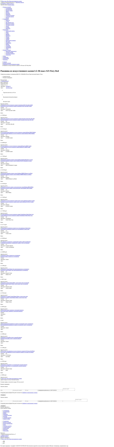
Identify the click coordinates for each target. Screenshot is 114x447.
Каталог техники (7, 50)
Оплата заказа (11, 4)
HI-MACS (8, 35)
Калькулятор (6, 58)
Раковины (8, 14)
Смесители (8, 54)
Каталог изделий (7, 7)
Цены (4, 56)
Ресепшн (8, 13)
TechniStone (8, 47)
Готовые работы (6, 427)
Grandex (7, 38)
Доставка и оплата (10, 25)
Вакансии (8, 28)
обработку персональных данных (29, 392)
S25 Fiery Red (9, 87)
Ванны (7, 17)
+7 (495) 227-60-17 (10, 3)
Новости (8, 20)
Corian (7, 33)
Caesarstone (8, 46)
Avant (7, 48)
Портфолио (5, 57)
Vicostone (8, 45)
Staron (7, 32)
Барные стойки (9, 10)
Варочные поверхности (11, 51)
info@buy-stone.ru (20, 2)
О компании (6, 19)
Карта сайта (6, 430)
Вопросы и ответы (10, 23)
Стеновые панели (10, 16)
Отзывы (7, 27)
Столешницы (9, 8)
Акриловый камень (10, 31)
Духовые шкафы (9, 52)
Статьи (7, 21)
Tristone (7, 36)
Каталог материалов (7, 423)
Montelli (7, 34)
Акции (7, 26)
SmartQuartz (8, 42)
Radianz (7, 44)
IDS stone (8, 41)
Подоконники (9, 9)
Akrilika (7, 39)
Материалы (5, 29)
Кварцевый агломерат (11, 40)
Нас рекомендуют (10, 22)
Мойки (7, 11)
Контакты (5, 59)
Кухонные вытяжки (10, 53)
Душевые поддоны (10, 15)
